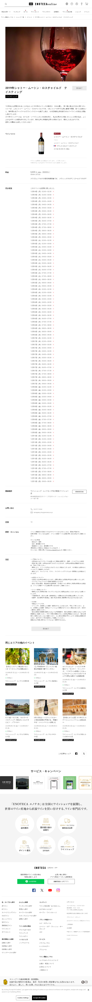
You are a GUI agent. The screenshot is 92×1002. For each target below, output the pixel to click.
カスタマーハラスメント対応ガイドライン (78, 920)
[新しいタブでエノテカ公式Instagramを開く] (58, 890)
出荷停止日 (76, 910)
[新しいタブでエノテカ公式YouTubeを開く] (50, 890)
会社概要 (69, 928)
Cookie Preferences (72, 935)
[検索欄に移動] (5, 4)
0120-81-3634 (80, 905)
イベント (29, 17)
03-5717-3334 (38, 509)
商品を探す (5, 12)
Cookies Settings (23, 998)
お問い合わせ (70, 902)
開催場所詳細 (79, 491)
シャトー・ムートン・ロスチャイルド (68, 137)
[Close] (88, 989)
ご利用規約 (70, 924)
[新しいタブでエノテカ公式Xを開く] (42, 890)
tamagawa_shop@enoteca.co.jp (43, 512)
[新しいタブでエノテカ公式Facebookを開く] (34, 890)
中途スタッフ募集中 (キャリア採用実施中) (78, 931)
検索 (31, 4)
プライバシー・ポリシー (73, 917)
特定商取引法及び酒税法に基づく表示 (77, 913)
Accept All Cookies (39, 998)
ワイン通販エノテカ (7, 17)
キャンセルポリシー (54, 550)
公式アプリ (65, 881)
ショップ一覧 (20, 17)
